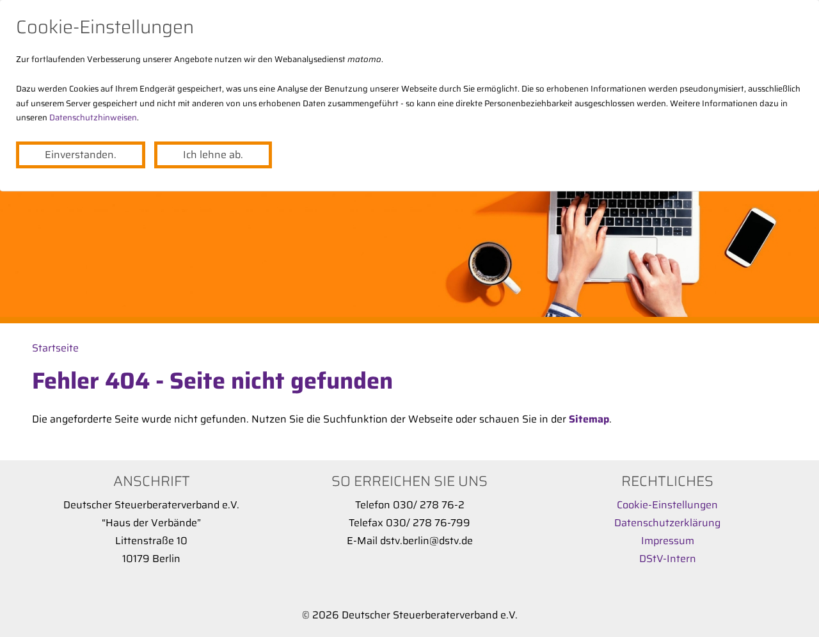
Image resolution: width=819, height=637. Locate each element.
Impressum (667, 541)
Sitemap (589, 419)
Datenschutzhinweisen (93, 117)
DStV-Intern (667, 559)
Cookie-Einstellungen (667, 505)
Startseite (55, 348)
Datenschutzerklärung (667, 523)
